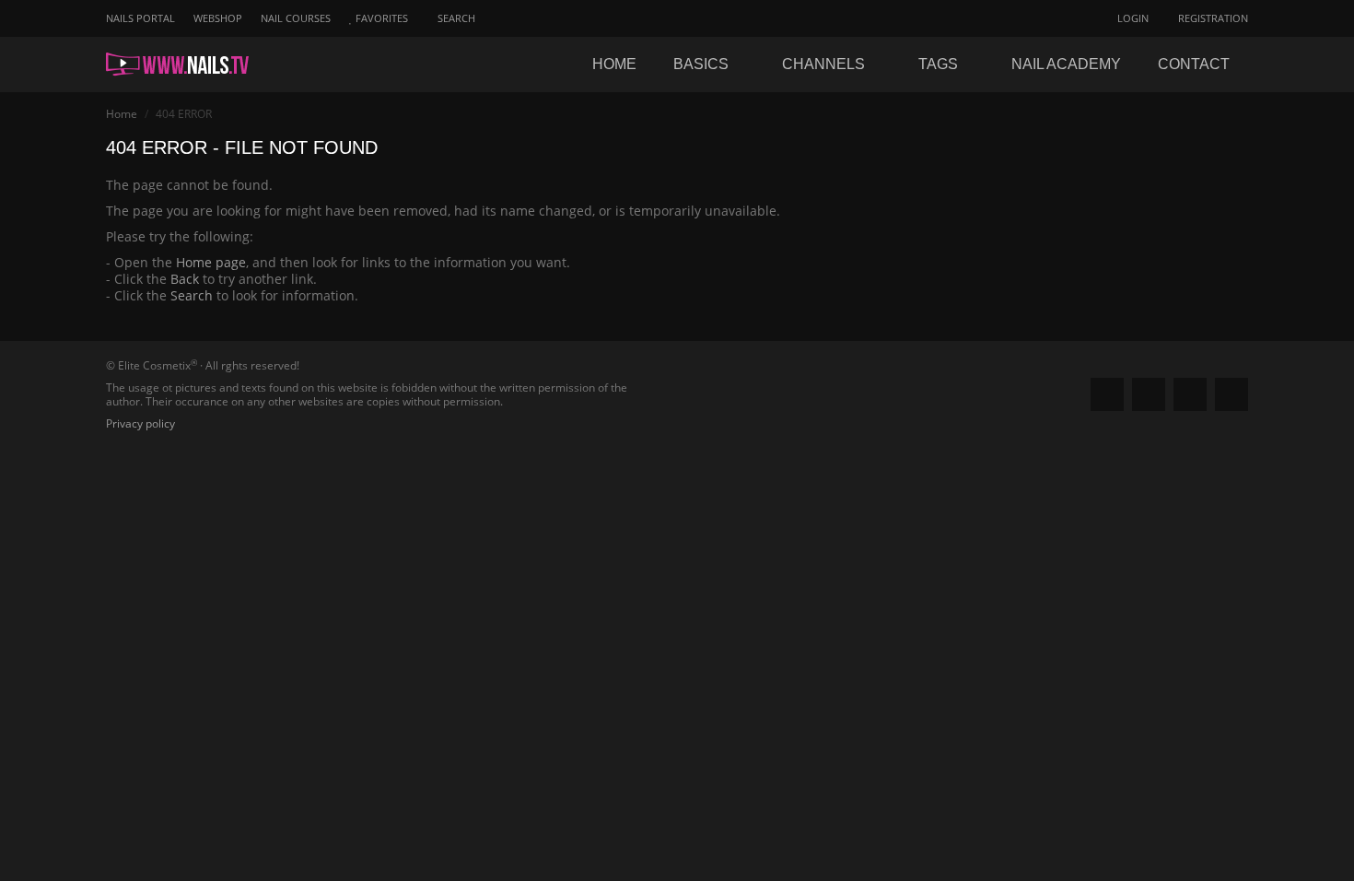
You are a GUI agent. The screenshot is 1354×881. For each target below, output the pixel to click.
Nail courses (296, 18)
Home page (211, 262)
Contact (1194, 64)
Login (1132, 18)
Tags (940, 64)
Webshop (217, 18)
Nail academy (1066, 64)
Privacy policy (140, 423)
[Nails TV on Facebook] (1107, 394)
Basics (702, 64)
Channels (825, 64)
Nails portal (140, 18)
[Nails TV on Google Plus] (1148, 394)
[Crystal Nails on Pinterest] (1190, 394)
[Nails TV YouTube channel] (1231, 394)
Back (184, 279)
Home (614, 64)
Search (191, 295)
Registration (1211, 18)
